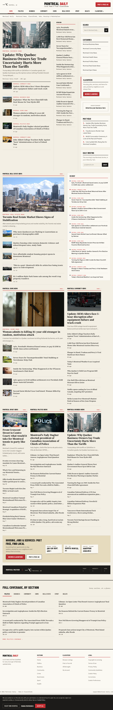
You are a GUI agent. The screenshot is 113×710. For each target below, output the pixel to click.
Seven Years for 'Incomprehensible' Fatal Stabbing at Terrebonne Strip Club (89, 201)
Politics (21, 11)
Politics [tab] (7, 594)
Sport (77, 11)
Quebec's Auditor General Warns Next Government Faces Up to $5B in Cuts (89, 209)
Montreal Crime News (90, 53)
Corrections (92, 677)
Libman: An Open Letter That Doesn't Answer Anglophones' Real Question (84, 604)
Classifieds (99, 11)
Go (106, 30)
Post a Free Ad (67, 663)
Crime (55, 11)
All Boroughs (66, 667)
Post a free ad (103, 4)
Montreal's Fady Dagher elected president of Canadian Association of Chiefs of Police (24, 604)
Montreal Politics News (90, 61)
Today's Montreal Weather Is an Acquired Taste (87, 277)
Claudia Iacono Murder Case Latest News (93, 132)
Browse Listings (68, 660)
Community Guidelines (95, 670)
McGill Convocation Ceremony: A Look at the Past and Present (95, 137)
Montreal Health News (90, 57)
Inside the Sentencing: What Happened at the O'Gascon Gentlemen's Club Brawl (87, 218)
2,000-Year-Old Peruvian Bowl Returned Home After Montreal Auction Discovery (89, 192)
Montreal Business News (91, 44)
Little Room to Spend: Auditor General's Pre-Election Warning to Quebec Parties (90, 252)
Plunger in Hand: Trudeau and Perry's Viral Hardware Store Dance (89, 270)
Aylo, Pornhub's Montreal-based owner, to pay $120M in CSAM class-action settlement (90, 184)
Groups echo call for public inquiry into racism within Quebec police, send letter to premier (27, 632)
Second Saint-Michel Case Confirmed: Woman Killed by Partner (89, 235)
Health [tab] (65, 594)
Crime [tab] (37, 594)
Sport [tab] (57, 594)
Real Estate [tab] (47, 594)
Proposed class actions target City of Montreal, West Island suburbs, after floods (81, 632)
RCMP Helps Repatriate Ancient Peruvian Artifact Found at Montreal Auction (88, 244)
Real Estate (66, 11)
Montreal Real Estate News (91, 66)
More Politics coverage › (13, 639)
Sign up (105, 165)
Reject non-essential (11, 706)
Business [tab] (17, 594)
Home (11, 11)
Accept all (40, 706)
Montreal (56, 4)
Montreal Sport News (90, 70)
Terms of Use (92, 663)
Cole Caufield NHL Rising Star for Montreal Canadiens (95, 143)
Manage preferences (27, 706)
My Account (66, 670)
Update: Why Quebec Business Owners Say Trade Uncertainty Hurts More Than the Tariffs (95, 125)
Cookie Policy (92, 674)
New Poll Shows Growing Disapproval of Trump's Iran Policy (82, 621)
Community (43, 11)
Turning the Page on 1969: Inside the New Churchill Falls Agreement (89, 261)
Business (32, 11)
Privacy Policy (92, 667)
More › (62, 174)
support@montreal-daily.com (103, 692)
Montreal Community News (92, 49)
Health (87, 11)
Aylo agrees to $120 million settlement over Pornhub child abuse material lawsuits (89, 227)
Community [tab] (27, 594)
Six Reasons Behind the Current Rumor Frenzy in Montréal (82, 612)
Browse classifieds (91, 94)
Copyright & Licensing (95, 660)
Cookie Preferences (94, 680)
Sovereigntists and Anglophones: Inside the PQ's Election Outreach (25, 613)
